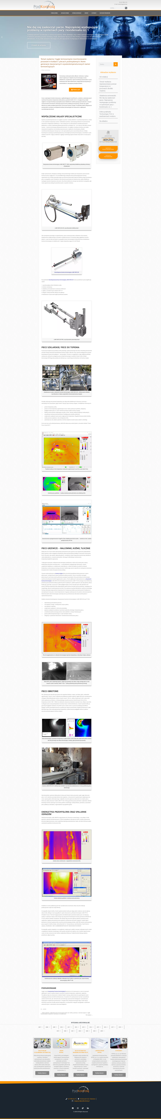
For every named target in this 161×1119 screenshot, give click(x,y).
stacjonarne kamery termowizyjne (63, 107)
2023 (87, 1031)
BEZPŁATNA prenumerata (105, 13)
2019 (58, 1031)
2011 (69, 1027)
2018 (120, 1027)
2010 (61, 1027)
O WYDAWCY (118, 1050)
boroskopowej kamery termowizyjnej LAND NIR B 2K (61, 279)
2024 (94, 1031)
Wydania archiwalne (76, 13)
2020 (65, 1031)
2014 (90, 1027)
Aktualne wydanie (65, 13)
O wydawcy (94, 13)
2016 (105, 1027)
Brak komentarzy (46, 70)
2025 (101, 1031)
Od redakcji (89, 1015)
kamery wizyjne (59, 573)
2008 (47, 1027)
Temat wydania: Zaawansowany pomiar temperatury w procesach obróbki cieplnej (108, 86)
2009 (54, 1027)
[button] (2, 37)
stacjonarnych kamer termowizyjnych (57, 991)
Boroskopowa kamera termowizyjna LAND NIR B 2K (67, 272)
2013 (83, 1027)
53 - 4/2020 (43, 1009)
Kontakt (86, 13)
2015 (98, 1027)
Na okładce (103, 121)
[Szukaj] (126, 8)
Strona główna (54, 13)
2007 (39, 1027)
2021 (72, 1031)
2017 (112, 1027)
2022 (80, 1031)
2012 (76, 1027)
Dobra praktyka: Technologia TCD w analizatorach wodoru (107, 114)
